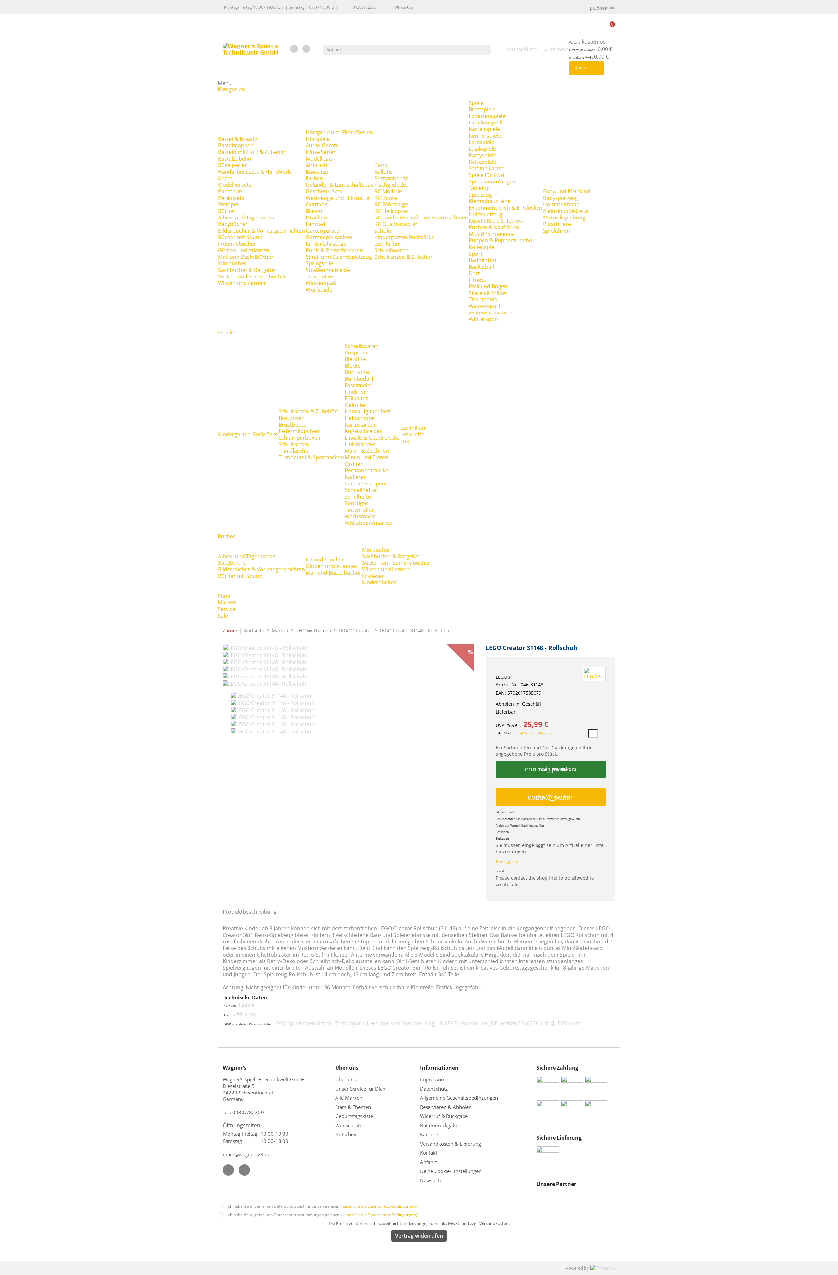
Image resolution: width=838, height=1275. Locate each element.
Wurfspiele (319, 289)
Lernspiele (481, 142)
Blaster (314, 211)
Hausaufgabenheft (368, 411)
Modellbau (319, 158)
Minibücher (232, 263)
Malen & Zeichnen (367, 450)
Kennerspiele (485, 135)
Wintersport (484, 319)
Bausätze (317, 171)
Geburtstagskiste (354, 1116)
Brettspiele (482, 109)
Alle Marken (348, 1097)
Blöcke (353, 365)
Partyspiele (482, 155)
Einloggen (506, 861)
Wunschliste (348, 1125)
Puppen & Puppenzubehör (502, 240)
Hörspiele (318, 139)
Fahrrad (315, 224)
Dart (474, 273)
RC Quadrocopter (396, 224)
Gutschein (346, 1134)
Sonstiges (357, 503)
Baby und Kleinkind (566, 191)
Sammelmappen (365, 483)
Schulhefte (358, 496)
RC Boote (385, 197)
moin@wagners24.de (246, 1154)
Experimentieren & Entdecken (505, 207)
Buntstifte (357, 372)
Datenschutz (434, 1088)
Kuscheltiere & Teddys (496, 220)
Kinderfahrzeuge (326, 243)
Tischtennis (483, 299)
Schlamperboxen (299, 437)
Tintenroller (359, 509)
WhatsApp (403, 7)
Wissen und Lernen (241, 283)
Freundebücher (237, 243)
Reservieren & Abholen (446, 1107)
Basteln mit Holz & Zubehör (252, 152)
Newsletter (432, 1180)
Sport (476, 253)
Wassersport (485, 306)
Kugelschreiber (363, 431)
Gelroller (355, 405)
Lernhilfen (386, 243)
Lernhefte (412, 434)
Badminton (482, 260)
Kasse (585, 68)
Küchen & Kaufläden (494, 227)
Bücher (227, 211)
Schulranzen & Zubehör (403, 256)
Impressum (433, 1079)
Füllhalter (356, 398)
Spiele (476, 102)
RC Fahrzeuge (391, 204)
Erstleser (373, 576)
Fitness (477, 279)
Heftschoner (360, 418)
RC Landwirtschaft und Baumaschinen (421, 217)
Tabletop (479, 188)
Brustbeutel (293, 424)
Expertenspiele (487, 116)
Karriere (429, 1134)
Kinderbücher (379, 582)
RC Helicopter (391, 211)
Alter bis (229, 1015)
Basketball (481, 266)
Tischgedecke (391, 184)
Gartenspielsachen (329, 237)
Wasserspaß (321, 283)
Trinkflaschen (295, 450)
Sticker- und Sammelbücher (252, 276)
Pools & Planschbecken (334, 250)
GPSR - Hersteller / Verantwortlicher (248, 1024)
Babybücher (233, 224)
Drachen (316, 217)
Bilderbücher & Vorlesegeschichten (261, 230)
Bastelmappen (236, 145)
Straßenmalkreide (328, 270)
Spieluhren (556, 230)
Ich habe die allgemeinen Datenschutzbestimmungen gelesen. (322, 1206)
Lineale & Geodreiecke (372, 437)
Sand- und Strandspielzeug (339, 256)
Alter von (230, 1006)
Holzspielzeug (485, 214)
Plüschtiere (557, 224)
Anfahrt (428, 1162)
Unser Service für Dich (360, 1088)
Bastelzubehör (236, 158)
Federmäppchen (299, 431)
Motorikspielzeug (564, 217)
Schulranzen (294, 444)
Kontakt (428, 1153)
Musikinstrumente (491, 234)
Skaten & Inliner (488, 292)
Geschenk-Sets (324, 191)
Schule (382, 230)
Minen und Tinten (366, 457)
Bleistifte (355, 359)
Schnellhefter (361, 490)
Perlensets (231, 197)
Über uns (346, 1079)
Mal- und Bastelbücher (246, 256)
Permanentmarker (368, 470)
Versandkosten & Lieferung (450, 1143)
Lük (404, 441)
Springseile (319, 263)
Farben (314, 178)
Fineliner (355, 391)
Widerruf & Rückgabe (444, 1116)
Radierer (355, 477)
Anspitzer (356, 352)
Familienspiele (486, 122)
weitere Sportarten (492, 312)
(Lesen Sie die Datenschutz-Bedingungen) (379, 1206)
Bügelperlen (233, 165)
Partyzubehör (391, 178)
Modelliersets (234, 184)
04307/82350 (365, 7)
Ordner (354, 463)
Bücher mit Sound (240, 237)
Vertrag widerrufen (419, 1235)
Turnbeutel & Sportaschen (311, 457)
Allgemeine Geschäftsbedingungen (459, 1097)
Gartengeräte (322, 230)
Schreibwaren (391, 250)
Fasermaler (359, 385)
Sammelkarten (487, 168)
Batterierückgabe (439, 1125)
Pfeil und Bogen (488, 286)
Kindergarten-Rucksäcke (404, 237)
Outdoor (316, 204)
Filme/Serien (321, 152)
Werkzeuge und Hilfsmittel (338, 197)
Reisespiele (482, 161)
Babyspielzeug (560, 197)
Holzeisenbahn (561, 204)
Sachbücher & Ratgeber (247, 270)
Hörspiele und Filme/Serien (339, 132)
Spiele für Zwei (486, 175)
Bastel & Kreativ (237, 139)
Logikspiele (482, 148)
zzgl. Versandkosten (534, 733)
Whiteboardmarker (368, 522)
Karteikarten (360, 424)
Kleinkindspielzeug (566, 211)
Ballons (383, 171)
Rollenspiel (482, 247)
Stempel (228, 204)
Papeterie (230, 191)
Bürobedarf (359, 378)
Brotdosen (292, 418)
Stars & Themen (353, 1107)
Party (381, 165)
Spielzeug (480, 194)
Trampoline (320, 276)
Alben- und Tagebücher (246, 217)
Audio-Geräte (322, 145)
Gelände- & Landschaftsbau (340, 184)
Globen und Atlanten (243, 250)
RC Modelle (388, 191)
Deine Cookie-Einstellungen (451, 1171)
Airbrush (316, 165)
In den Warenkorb (550, 769)
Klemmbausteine (490, 201)
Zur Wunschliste (551, 797)
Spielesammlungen (492, 181)
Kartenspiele (484, 129)
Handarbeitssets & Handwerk (254, 171)
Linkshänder (360, 444)
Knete (225, 178)
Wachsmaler (360, 516)
